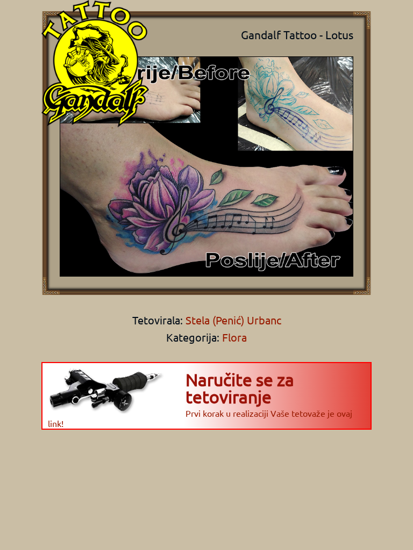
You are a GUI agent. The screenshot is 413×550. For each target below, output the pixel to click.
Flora (234, 337)
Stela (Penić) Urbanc (232, 320)
